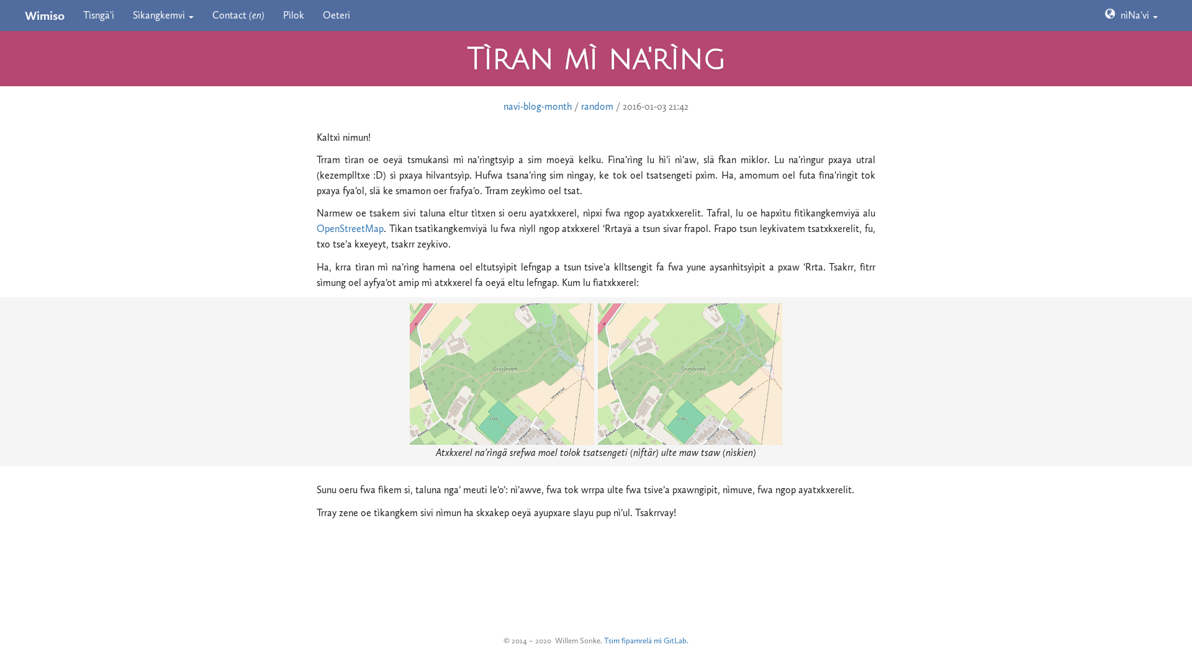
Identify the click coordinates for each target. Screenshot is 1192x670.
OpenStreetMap (350, 228)
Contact (238, 15)
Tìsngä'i (98, 15)
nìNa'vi (1134, 15)
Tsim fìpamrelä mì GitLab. (646, 640)
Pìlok (293, 15)
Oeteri (336, 15)
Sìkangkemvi (160, 15)
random (597, 106)
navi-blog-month (537, 106)
